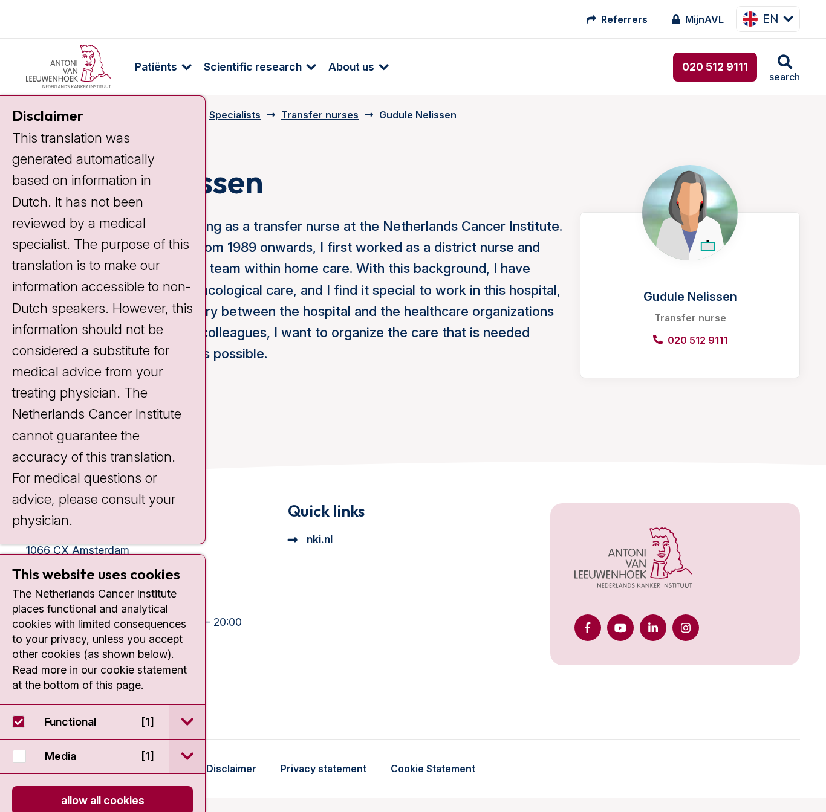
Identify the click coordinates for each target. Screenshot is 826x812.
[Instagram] (685, 627)
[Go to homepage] (68, 67)
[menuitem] (157, 67)
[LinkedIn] (653, 627)
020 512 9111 (715, 66)
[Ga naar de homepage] (633, 558)
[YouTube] (620, 627)
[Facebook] (587, 627)
